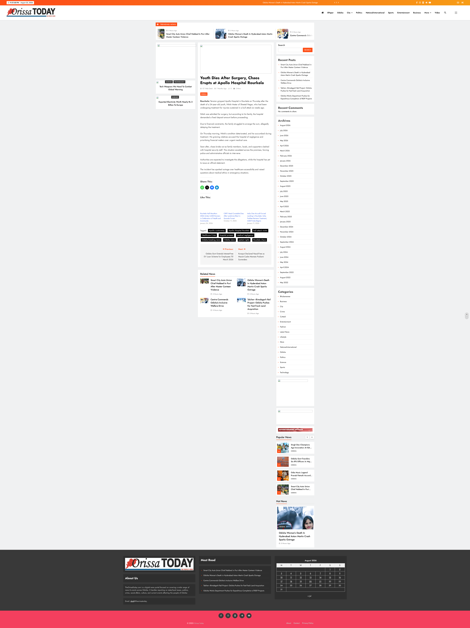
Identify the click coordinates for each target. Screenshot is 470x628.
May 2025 (284, 201)
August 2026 (285, 125)
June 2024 (284, 257)
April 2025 (284, 206)
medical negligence (245, 235)
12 (301, 577)
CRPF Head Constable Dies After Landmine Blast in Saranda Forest (234, 216)
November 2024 (286, 231)
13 (310, 577)
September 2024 (287, 242)
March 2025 (285, 211)
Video (437, 12)
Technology (179, 82)
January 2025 (285, 221)
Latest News (284, 332)
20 (310, 581)
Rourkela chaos (259, 239)
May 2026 (284, 140)
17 (281, 581)
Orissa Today (199, 623)
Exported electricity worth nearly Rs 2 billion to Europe (176, 103)
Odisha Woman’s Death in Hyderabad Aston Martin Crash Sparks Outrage (258, 285)
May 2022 (284, 282)
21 (320, 581)
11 (291, 577)
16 (340, 577)
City (348, 12)
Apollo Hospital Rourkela (239, 230)
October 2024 (285, 236)
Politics (359, 12)
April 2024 (284, 267)
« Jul (309, 596)
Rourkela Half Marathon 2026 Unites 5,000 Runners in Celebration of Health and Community (210, 217)
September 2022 (287, 272)
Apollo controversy (217, 230)
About (288, 623)
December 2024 (286, 226)
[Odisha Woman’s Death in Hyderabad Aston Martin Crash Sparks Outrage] (158, 34)
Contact (297, 623)
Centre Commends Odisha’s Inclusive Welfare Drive (298, 3)
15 (330, 577)
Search (281, 45)
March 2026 (285, 150)
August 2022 (285, 277)
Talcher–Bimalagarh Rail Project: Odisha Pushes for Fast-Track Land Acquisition (259, 304)
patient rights (244, 239)
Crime (282, 311)
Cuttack (283, 316)
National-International (375, 12)
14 (320, 577)
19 (301, 581)
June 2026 (284, 135)
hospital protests (226, 235)
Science (169, 82)
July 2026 (284, 130)
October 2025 (285, 176)
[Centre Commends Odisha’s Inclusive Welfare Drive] (220, 34)
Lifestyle (283, 337)
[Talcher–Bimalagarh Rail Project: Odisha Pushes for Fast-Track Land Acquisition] (282, 34)
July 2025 (284, 191)
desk (132, 601)
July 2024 (284, 252)
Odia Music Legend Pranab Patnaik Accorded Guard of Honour (302, 461)
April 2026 (284, 145)
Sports (391, 12)
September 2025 (287, 181)
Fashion (283, 326)
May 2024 (284, 262)
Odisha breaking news (211, 239)
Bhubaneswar (285, 296)
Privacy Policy (307, 623)
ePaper (330, 12)
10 (281, 577)
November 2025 (286, 171)
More (426, 12)
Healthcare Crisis (209, 235)
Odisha (340, 12)
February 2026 (286, 155)
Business (417, 12)
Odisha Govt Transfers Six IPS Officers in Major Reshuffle (301, 447)
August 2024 (285, 247)
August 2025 (285, 186)
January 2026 (285, 160)
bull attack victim (260, 230)
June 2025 (284, 196)
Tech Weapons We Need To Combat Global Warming (176, 88)
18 (291, 581)
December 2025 (286, 165)
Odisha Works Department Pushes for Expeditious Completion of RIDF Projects (296, 97)
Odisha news (229, 239)
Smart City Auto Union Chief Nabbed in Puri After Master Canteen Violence (221, 285)
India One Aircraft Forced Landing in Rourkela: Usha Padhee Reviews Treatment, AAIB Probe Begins (257, 217)
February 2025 (286, 216)
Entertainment (403, 12)
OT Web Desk (207, 88)
